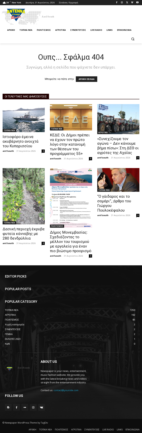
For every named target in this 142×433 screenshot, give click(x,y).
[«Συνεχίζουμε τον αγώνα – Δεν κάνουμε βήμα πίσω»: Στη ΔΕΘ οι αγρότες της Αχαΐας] (118, 119)
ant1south (8, 151)
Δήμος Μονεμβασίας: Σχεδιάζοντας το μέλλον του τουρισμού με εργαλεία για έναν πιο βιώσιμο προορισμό (70, 241)
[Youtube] (137, 3)
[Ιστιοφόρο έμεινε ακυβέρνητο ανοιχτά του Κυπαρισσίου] (24, 118)
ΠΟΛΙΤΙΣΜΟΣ (57, 226)
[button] (132, 39)
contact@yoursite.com (66, 390)
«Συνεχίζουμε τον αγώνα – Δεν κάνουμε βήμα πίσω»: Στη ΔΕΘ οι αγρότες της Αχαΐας (118, 146)
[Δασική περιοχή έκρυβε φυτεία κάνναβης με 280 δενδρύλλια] (24, 196)
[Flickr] (25, 407)
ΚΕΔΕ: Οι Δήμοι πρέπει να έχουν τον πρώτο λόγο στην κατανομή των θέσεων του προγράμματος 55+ (70, 144)
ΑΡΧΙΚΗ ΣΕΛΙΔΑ (86, 79)
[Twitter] (127, 3)
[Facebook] (117, 3)
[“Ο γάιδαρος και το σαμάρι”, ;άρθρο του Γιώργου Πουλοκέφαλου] (118, 180)
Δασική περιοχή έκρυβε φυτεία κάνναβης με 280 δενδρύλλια (24, 233)
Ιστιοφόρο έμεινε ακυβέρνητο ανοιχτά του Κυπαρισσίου (20, 141)
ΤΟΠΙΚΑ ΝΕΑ (9, 130)
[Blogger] (8, 407)
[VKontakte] (41, 407)
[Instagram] (122, 3)
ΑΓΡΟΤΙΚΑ (103, 132)
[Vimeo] (132, 3)
